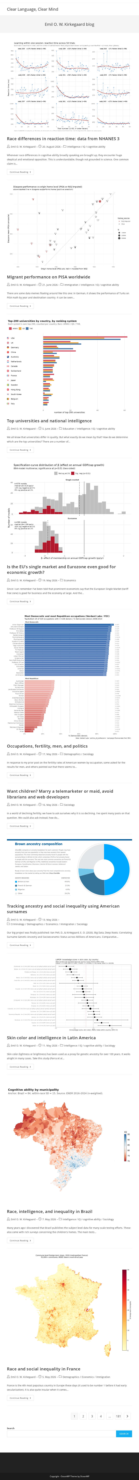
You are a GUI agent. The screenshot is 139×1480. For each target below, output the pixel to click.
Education (68, 428)
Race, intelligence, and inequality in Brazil (49, 1211)
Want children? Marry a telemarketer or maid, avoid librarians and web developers (60, 794)
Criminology (17, 924)
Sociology (88, 754)
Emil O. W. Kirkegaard (23, 146)
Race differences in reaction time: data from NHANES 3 (63, 138)
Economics (70, 580)
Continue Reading (22, 172)
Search (11, 1428)
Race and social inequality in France (44, 1369)
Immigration (71, 284)
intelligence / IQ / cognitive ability (86, 146)
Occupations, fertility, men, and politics (47, 746)
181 (118, 1416)
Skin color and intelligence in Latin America (51, 1037)
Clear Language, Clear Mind (32, 9)
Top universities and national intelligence (49, 420)
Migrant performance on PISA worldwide (48, 277)
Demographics (72, 754)
